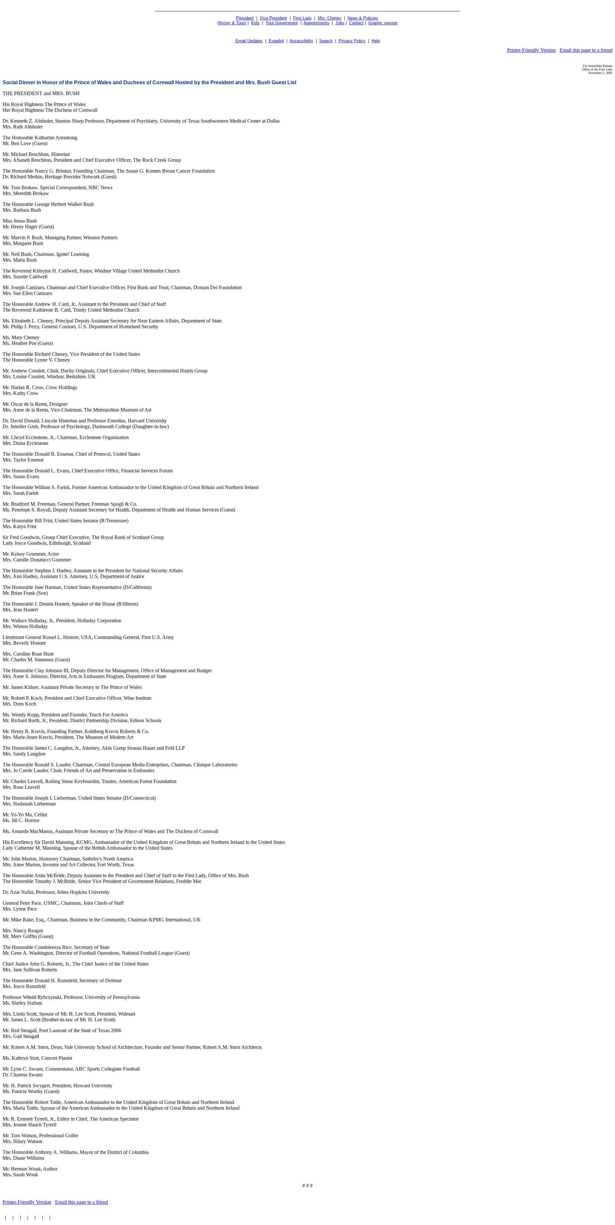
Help (376, 40)
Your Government (282, 22)
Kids (255, 22)
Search (325, 40)
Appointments (316, 22)
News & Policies (363, 18)
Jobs (339, 22)
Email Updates (249, 40)
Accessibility (301, 40)
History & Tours (231, 22)
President (245, 18)
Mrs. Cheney (329, 18)
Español (276, 40)
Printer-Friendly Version (531, 50)
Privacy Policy (352, 40)
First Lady (302, 18)
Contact (356, 22)
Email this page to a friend (586, 50)
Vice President (273, 18)
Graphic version (383, 22)
